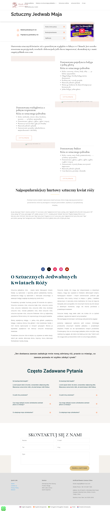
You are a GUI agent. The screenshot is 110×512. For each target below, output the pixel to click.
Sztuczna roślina (64, 3)
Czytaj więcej (68, 97)
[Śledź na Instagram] (55, 269)
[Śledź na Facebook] (43, 269)
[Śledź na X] (49, 269)
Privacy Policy (15, 488)
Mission (13, 490)
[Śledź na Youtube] (67, 269)
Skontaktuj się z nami (31, 7)
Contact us (14, 485)
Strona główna (29, 3)
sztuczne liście (75, 3)
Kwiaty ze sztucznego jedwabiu (45, 3)
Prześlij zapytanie (79, 468)
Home (12, 483)
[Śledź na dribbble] (61, 269)
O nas (83, 3)
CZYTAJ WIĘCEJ (24, 138)
